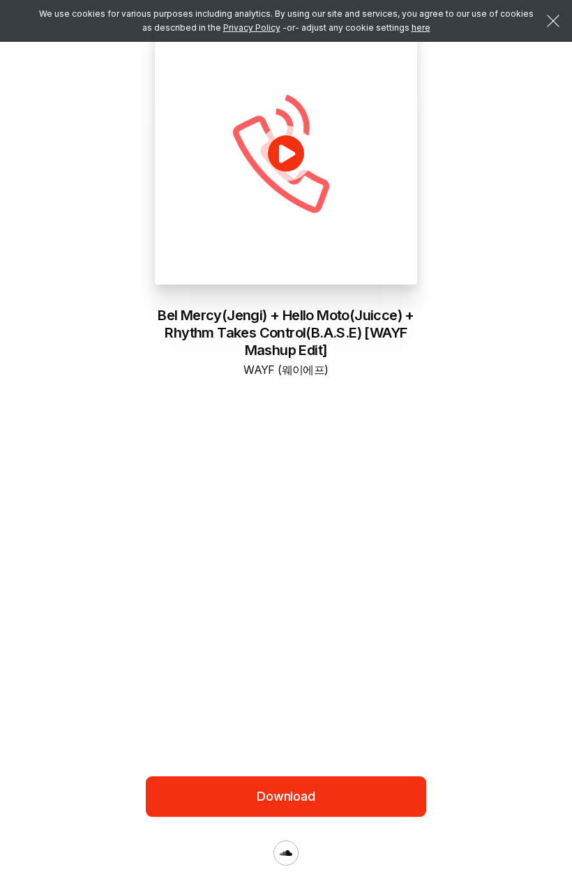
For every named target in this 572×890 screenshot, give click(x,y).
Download (286, 796)
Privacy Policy (251, 27)
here (421, 27)
